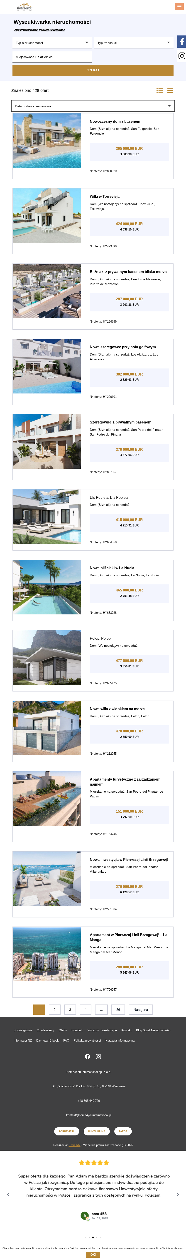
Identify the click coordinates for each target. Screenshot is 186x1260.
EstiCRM (75, 1145)
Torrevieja (67, 1131)
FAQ (66, 1040)
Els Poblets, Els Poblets (109, 497)
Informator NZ (23, 1040)
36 (118, 1010)
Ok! (93, 1254)
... (101, 1010)
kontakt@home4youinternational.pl (89, 1115)
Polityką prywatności (80, 1248)
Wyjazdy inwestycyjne (102, 1030)
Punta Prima (96, 1131)
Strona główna (23, 1030)
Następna (141, 1010)
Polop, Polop (100, 638)
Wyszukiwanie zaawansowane (39, 30)
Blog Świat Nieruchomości (153, 1030)
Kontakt (126, 1030)
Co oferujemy (45, 1030)
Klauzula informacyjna (120, 1040)
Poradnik (77, 1030)
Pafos (123, 1131)
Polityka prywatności (87, 1040)
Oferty (63, 1030)
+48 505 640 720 (89, 1100)
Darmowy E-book (47, 1040)
